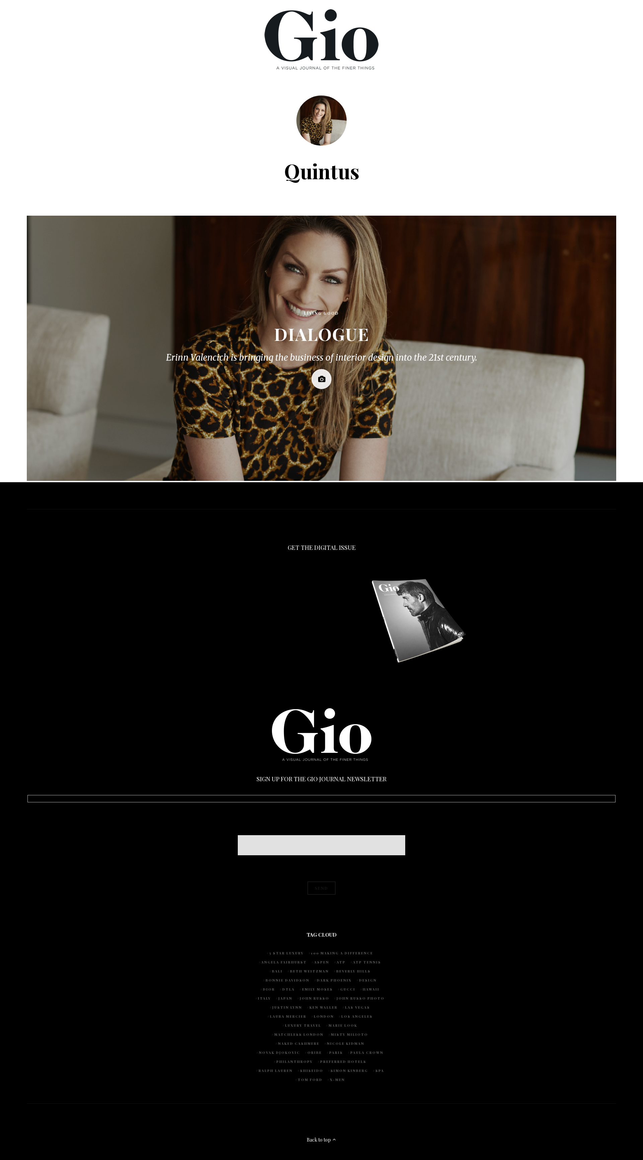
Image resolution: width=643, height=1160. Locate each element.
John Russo (314, 998)
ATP (341, 962)
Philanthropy (294, 1061)
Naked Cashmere (298, 1043)
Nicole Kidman (345, 1043)
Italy (264, 998)
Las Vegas (357, 1007)
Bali (277, 971)
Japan (285, 998)
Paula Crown (366, 1052)
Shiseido (311, 1070)
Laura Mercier (288, 1016)
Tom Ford (310, 1079)
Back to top (319, 1140)
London (324, 1016)
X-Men (337, 1079)
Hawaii (371, 989)
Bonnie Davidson (287, 980)
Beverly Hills (353, 971)
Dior (269, 989)
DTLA (288, 989)
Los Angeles (357, 1016)
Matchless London (299, 1034)
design (368, 980)
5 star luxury (286, 953)
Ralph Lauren (276, 1070)
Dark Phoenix (334, 980)
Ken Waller (323, 1007)
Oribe (314, 1052)
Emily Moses (317, 989)
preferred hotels (343, 1061)
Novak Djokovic (279, 1052)
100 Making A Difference (342, 953)
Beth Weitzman (309, 971)
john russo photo (360, 998)
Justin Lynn (287, 1007)
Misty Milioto (349, 1034)
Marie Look (343, 1025)
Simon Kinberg (349, 1070)
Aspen (321, 962)
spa (379, 1070)
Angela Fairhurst (284, 962)
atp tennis (367, 962)
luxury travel (303, 1025)
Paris (336, 1052)
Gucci (347, 989)
